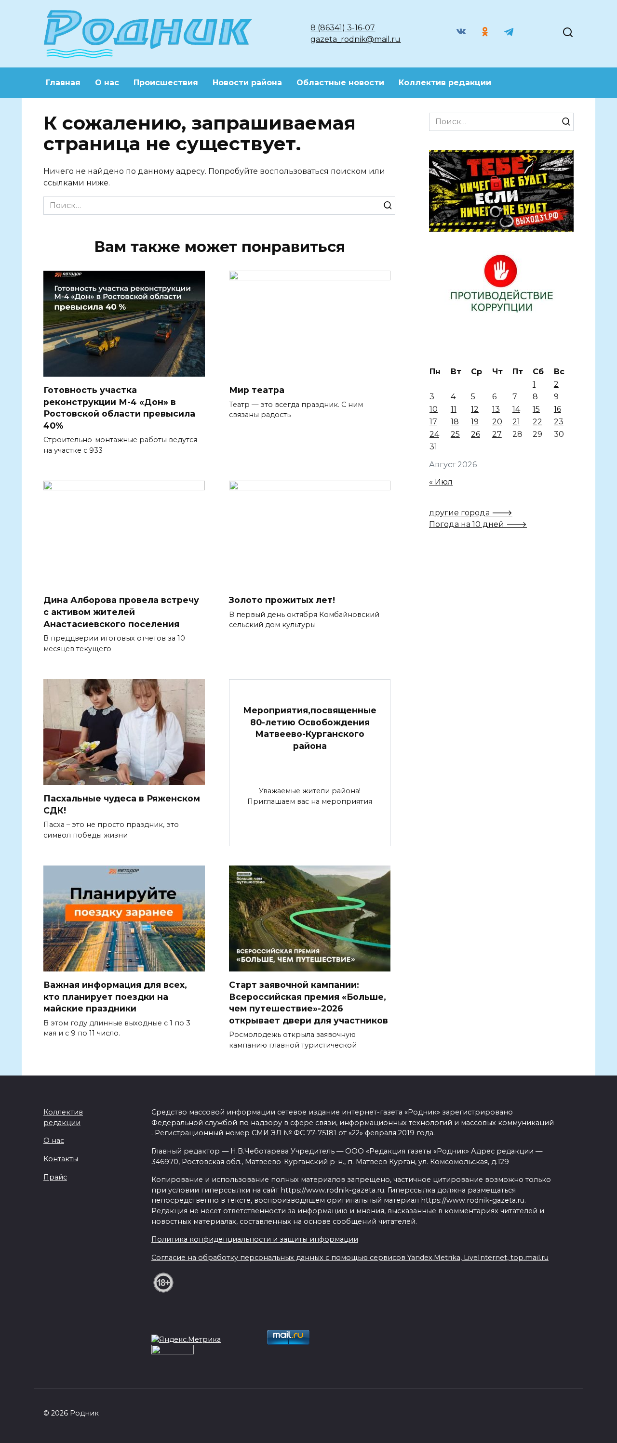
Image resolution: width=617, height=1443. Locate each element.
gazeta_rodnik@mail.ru (355, 39)
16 (557, 409)
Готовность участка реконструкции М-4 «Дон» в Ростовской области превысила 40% (119, 408)
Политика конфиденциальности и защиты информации (254, 1239)
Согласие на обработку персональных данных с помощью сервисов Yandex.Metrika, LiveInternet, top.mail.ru (350, 1257)
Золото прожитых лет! (282, 600)
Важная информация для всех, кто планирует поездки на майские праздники (115, 996)
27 (497, 434)
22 (537, 421)
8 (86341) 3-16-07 (342, 27)
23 (558, 421)
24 (434, 434)
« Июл (441, 481)
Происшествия (166, 82)
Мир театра (256, 390)
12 (475, 409)
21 (516, 421)
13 (496, 409)
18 (455, 421)
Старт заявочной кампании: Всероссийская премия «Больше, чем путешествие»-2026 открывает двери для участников (308, 1002)
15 (536, 409)
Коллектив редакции (445, 82)
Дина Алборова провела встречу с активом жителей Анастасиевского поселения (121, 612)
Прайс (55, 1177)
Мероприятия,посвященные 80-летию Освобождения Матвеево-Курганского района (309, 728)
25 (455, 434)
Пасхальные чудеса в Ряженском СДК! (121, 804)
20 (497, 421)
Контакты (60, 1158)
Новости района (247, 82)
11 (453, 409)
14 (516, 409)
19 (475, 421)
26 (475, 434)
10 (433, 409)
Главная (63, 82)
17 (433, 421)
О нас (107, 82)
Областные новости (340, 82)
